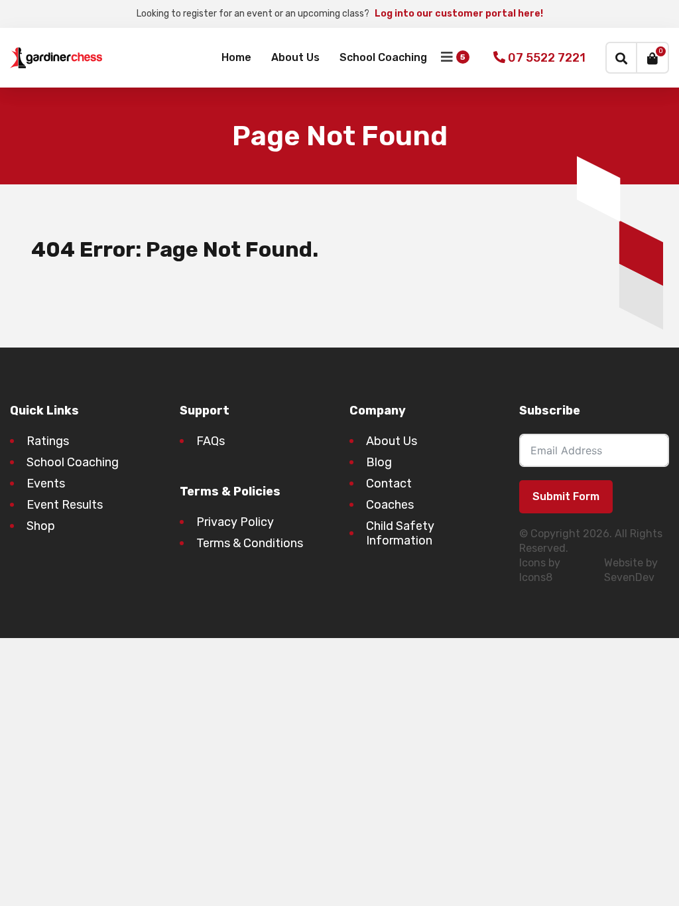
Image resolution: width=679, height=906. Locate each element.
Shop (41, 526)
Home (236, 57)
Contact (389, 483)
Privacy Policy (235, 522)
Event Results (65, 504)
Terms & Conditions (249, 543)
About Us (295, 57)
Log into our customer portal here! (459, 13)
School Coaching (383, 57)
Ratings (48, 441)
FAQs (210, 441)
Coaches (390, 504)
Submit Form (565, 496)
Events (46, 483)
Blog (379, 462)
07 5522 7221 (545, 57)
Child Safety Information (400, 533)
